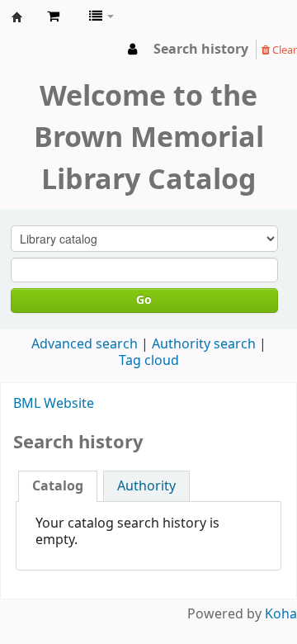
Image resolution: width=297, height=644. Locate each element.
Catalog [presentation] (57, 486)
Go (144, 300)
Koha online (17, 17)
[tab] (57, 486)
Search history (200, 49)
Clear (283, 50)
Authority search (204, 344)
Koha (281, 614)
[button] (53, 16)
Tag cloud (149, 361)
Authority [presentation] (146, 486)
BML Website (53, 404)
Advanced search (84, 344)
